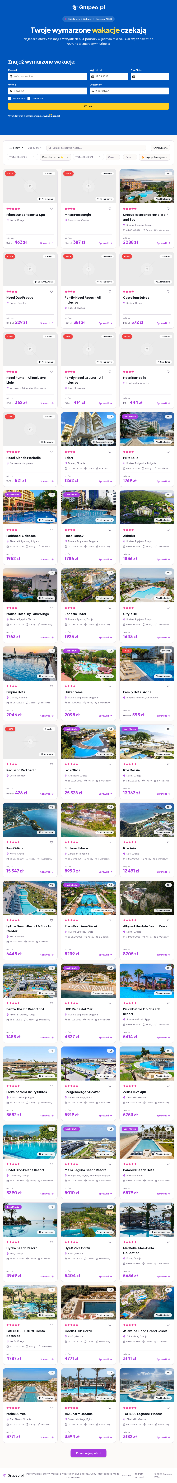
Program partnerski (139, 1475)
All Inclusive (18, 98)
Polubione (162, 147)
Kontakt (126, 1475)
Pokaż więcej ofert (88, 1453)
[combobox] (55, 157)
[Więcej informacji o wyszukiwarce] (58, 116)
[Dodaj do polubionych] (51, 209)
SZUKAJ (88, 106)
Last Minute (37, 98)
